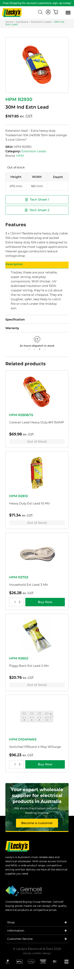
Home (9, 21)
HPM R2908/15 (21, 415)
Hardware (22, 21)
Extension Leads (41, 21)
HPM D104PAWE (23, 739)
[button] (68, 13)
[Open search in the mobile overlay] (40, 12)
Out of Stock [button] (37, 441)
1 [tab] (29, 349)
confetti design (41, 953)
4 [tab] (45, 349)
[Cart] (56, 12)
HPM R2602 (18, 658)
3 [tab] (39, 349)
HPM (20, 155)
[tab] (37, 265)
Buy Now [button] (45, 602)
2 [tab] (34, 349)
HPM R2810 (18, 496)
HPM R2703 (18, 577)
